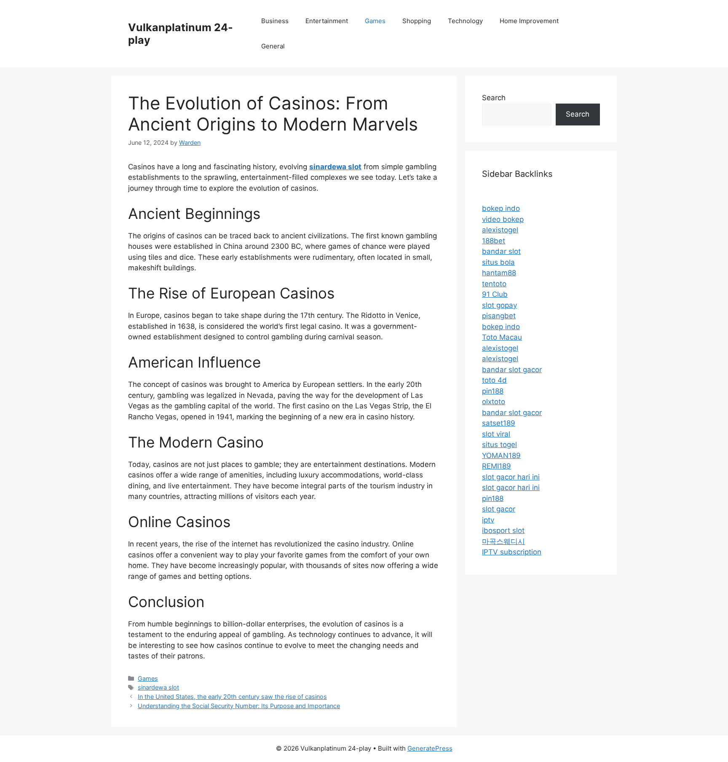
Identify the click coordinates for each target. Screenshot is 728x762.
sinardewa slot (158, 687)
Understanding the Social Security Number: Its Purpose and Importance (239, 705)
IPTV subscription (511, 552)
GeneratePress (429, 748)
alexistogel (500, 230)
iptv (488, 520)
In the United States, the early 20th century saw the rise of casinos (232, 696)
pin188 (492, 391)
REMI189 (496, 466)
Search (494, 97)
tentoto (494, 284)
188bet (493, 241)
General (273, 46)
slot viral (496, 434)
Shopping (416, 21)
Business (275, 21)
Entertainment (326, 21)
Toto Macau (502, 337)
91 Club (495, 294)
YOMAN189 (501, 455)
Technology (465, 21)
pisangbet (499, 316)
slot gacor (498, 509)
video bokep (503, 219)
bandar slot (501, 251)
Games (375, 21)
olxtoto (493, 401)
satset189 (498, 423)
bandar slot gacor (512, 369)
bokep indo (501, 208)
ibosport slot (503, 530)
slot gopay (499, 305)
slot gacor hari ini (511, 477)
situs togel (499, 444)
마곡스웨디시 (503, 541)
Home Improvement (529, 21)
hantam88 (499, 273)
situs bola (498, 262)
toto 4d (494, 380)
